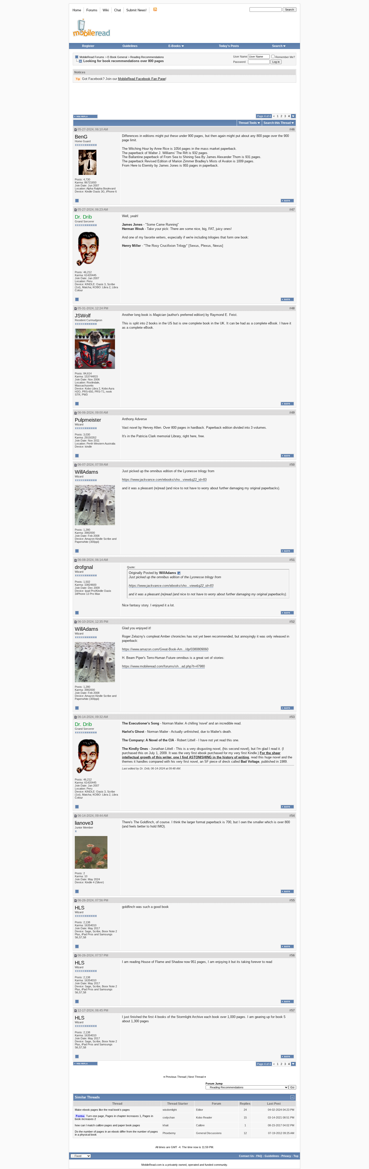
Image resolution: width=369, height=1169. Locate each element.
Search (277, 46)
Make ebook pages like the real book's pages (102, 1109)
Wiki (106, 10)
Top (295, 1155)
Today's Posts (229, 46)
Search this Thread (277, 123)
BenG (81, 136)
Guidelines (130, 46)
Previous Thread (176, 1076)
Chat (117, 10)
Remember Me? (285, 57)
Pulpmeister (88, 420)
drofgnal (84, 567)
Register (88, 46)
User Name (240, 56)
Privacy (286, 1155)
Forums (91, 10)
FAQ (259, 1155)
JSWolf (83, 315)
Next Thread (196, 1076)
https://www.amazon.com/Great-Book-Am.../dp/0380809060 (165, 649)
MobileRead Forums (92, 57)
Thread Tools (247, 123)
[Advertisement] (184, 98)
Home (77, 10)
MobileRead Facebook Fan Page (141, 79)
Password (239, 61)
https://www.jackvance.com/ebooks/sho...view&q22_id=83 (164, 479)
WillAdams (86, 472)
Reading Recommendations (147, 57)
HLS (79, 907)
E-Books (174, 46)
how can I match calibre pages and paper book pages (107, 1125)
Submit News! (136, 10)
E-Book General (117, 57)
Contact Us (246, 1155)
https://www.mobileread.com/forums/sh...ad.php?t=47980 (163, 666)
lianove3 (84, 823)
